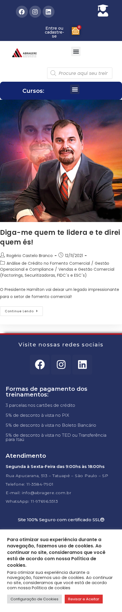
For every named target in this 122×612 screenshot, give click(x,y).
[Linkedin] (48, 12)
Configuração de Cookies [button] (34, 599)
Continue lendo (24, 309)
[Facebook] (22, 12)
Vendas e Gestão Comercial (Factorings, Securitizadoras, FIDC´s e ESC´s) (57, 272)
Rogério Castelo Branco (30, 255)
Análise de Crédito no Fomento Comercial (48, 263)
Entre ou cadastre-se (54, 32)
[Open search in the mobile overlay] (79, 73)
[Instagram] (35, 12)
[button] (76, 51)
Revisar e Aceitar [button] (83, 599)
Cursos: (33, 90)
